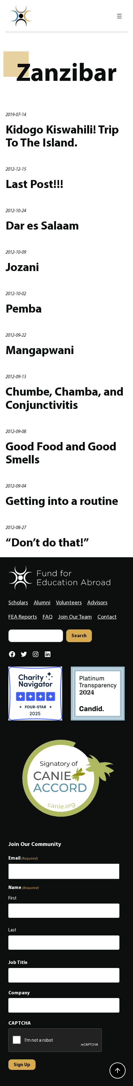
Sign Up (22, 1064)
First (12, 898)
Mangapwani (40, 350)
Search (79, 635)
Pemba (24, 308)
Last (12, 930)
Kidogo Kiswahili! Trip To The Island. (62, 136)
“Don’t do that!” (47, 542)
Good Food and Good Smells (61, 453)
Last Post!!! (34, 183)
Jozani (22, 267)
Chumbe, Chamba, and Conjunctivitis (64, 398)
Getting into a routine (62, 500)
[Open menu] (119, 16)
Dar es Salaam (42, 225)
